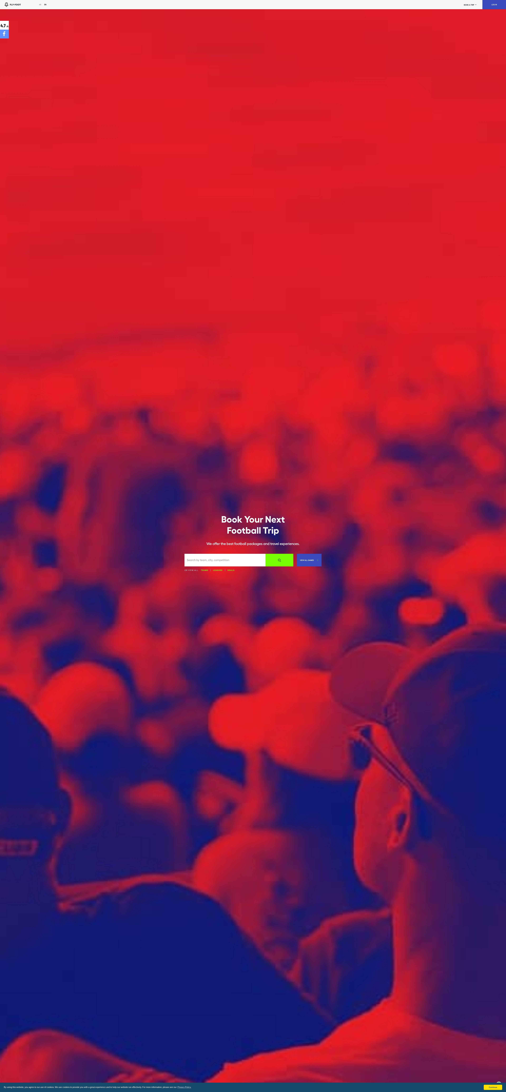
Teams (204, 570)
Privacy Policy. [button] (184, 1087)
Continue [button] (493, 1087)
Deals (231, 570)
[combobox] (226, 560)
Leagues (218, 570)
